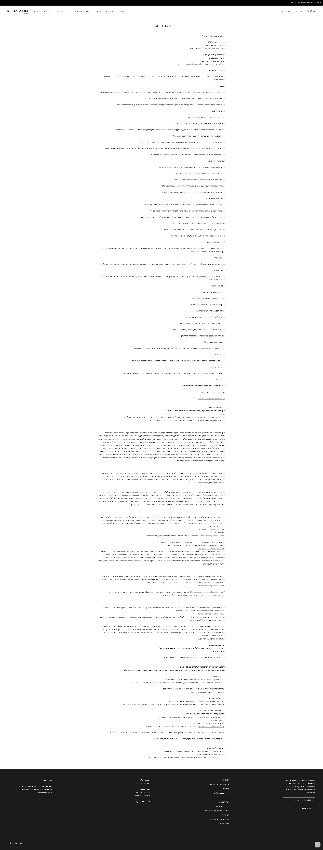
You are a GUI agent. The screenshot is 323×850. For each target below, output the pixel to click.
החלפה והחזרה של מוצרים (220, 793)
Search (299, 11)
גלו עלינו (124, 11)
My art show (224, 823)
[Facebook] (149, 801)
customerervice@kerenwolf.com (211, 535)
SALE (36, 11)
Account (287, 11)
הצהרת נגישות (224, 802)
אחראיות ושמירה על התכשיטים (218, 784)
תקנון (227, 797)
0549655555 (43, 792)
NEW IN (47, 11)
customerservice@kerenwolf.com (191, 64)
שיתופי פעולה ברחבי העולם (219, 819)
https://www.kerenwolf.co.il (214, 48)
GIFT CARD (224, 780)
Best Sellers (63, 11)
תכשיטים (110, 11)
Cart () (312, 11)
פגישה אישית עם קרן (222, 806)
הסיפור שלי (225, 815)
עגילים (98, 11)
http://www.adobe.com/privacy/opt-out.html (206, 595)
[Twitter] (143, 801)
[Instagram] (137, 801)
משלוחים (226, 789)
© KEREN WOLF (17, 843)
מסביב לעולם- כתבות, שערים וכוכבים (216, 810)
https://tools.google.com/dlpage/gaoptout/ (207, 592)
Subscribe (306, 808)
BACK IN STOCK (82, 11)
